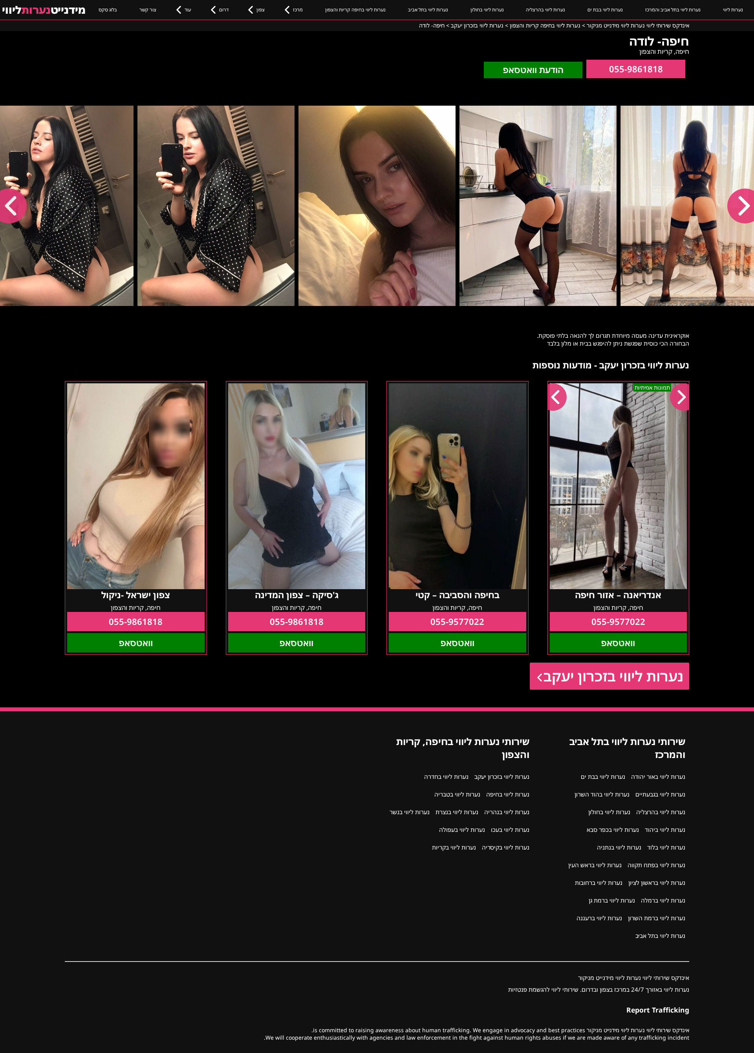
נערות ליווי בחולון (487, 9)
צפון (260, 9)
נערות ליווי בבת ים (605, 9)
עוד (188, 9)
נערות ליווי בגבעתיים (660, 794)
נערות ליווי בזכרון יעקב (613, 676)
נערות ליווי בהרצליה (545, 9)
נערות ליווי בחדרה (446, 776)
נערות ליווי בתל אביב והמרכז (673, 9)
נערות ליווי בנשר (410, 812)
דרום (224, 9)
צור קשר (147, 9)
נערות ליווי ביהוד (665, 829)
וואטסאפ (618, 642)
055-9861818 (636, 69)
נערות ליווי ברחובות (598, 882)
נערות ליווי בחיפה (507, 794)
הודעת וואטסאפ (533, 69)
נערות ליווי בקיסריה (505, 847)
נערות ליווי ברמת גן (612, 900)
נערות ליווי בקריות (454, 847)
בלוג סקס (108, 9)
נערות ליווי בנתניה (619, 847)
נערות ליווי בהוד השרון (602, 794)
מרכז (298, 9)
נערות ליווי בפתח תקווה (656, 865)
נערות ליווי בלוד (666, 847)
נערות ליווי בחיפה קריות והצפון (355, 9)
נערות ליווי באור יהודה (658, 776)
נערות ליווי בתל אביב (428, 9)
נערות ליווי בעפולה (462, 829)
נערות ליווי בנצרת (457, 812)
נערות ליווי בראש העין (595, 865)
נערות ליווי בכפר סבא (613, 829)
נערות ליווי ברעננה (599, 918)
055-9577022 (618, 621)
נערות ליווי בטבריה (457, 794)
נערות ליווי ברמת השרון (656, 918)
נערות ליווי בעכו (510, 829)
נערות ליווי (733, 9)
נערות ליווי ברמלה (663, 900)
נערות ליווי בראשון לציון (656, 882)
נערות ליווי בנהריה (506, 812)
